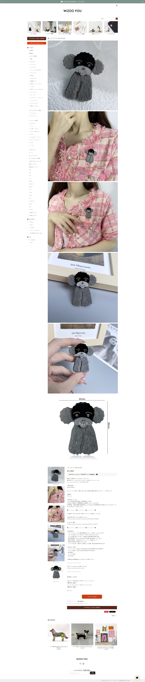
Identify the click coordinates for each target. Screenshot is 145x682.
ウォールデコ (33, 67)
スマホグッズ (32, 149)
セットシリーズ (33, 155)
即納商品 (31, 53)
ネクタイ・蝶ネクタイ (35, 131)
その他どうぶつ (33, 212)
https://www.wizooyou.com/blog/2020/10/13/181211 (83, 524)
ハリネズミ (31, 201)
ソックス (32, 145)
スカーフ (32, 134)
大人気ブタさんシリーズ (35, 161)
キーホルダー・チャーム (35, 137)
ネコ (30, 172)
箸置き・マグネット (34, 106)
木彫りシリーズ (33, 164)
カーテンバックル (34, 103)
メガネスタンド (33, 78)
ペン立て (32, 86)
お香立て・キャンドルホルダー (36, 89)
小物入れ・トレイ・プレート (36, 83)
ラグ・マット (33, 94)
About (31, 222)
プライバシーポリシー (35, 230)
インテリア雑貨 (33, 56)
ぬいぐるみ (32, 61)
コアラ (30, 192)
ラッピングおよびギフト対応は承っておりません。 (80, 585)
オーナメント (33, 64)
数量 (68, 590)
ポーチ (31, 142)
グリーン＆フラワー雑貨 (35, 110)
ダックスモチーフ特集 (34, 158)
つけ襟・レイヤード (34, 128)
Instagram (32, 239)
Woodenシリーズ (33, 167)
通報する (113, 615)
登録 (93, 673)
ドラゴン (31, 209)
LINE (31, 242)
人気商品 (31, 50)
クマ (30, 198)
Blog (31, 224)
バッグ (31, 126)
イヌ (30, 169)
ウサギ (30, 181)
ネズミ (30, 204)
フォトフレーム (33, 92)
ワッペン (31, 152)
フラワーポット (33, 113)
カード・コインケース (35, 139)
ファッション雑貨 (33, 120)
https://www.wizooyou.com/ (76, 568)
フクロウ (31, 184)
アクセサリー (33, 123)
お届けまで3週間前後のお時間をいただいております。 (81, 580)
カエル (30, 186)
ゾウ (30, 206)
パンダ (30, 195)
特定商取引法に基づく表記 (36, 233)
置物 (31, 59)
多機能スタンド (33, 81)
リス (30, 189)
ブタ (30, 175)
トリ (30, 178)
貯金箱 (31, 75)
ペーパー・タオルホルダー (35, 70)
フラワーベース (33, 116)
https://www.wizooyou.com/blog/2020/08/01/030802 (83, 519)
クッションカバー (34, 100)
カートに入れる (92, 596)
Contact (32, 227)
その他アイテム (33, 215)
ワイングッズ (33, 72)
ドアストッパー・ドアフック (36, 97)
